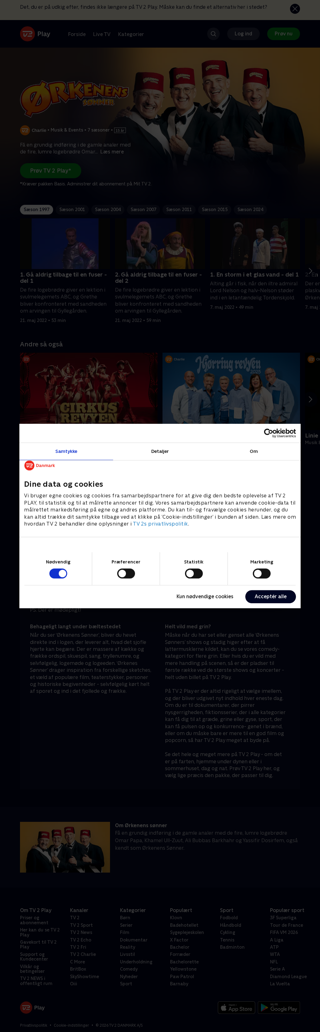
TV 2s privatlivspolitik (160, 524)
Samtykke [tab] (66, 451)
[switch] (126, 573)
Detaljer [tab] (160, 451)
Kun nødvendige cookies (205, 596)
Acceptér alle (271, 596)
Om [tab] (254, 451)
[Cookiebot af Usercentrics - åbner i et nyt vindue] (268, 433)
